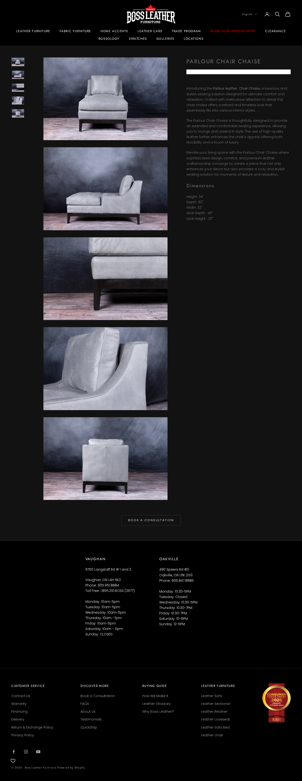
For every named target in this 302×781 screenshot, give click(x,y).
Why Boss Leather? (158, 711)
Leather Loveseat (215, 719)
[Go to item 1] (18, 61)
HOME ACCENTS (114, 31)
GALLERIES (165, 38)
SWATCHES (138, 38)
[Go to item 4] (18, 100)
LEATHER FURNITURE (33, 31)
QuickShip (88, 727)
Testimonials (91, 719)
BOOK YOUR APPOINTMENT (233, 31)
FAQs (84, 703)
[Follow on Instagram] (26, 751)
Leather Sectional (215, 703)
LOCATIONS (193, 38)
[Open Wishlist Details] (13, 761)
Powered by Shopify (71, 767)
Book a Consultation (151, 520)
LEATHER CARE (150, 31)
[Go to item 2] (18, 74)
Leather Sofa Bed (215, 727)
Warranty (19, 703)
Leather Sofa (211, 696)
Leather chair (212, 735)
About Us (88, 711)
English (247, 14)
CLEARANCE (275, 31)
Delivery (17, 719)
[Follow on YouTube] (38, 751)
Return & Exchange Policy (32, 727)
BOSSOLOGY (109, 38)
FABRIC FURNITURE (75, 31)
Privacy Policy (22, 735)
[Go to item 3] (18, 87)
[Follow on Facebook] (13, 751)
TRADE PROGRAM (186, 31)
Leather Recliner (214, 711)
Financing (19, 711)
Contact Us (20, 696)
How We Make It (155, 696)
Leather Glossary (156, 703)
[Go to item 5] (18, 113)
